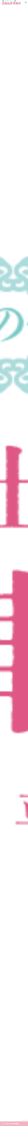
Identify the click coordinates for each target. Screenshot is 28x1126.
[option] (14, 563)
